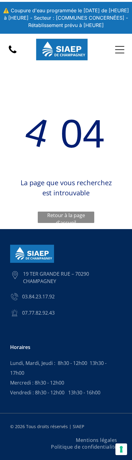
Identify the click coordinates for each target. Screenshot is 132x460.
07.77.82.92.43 (38, 312)
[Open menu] (119, 49)
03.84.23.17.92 (38, 296)
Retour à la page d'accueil (66, 217)
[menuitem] (96, 440)
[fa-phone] (12, 52)
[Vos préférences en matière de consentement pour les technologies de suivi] (121, 449)
